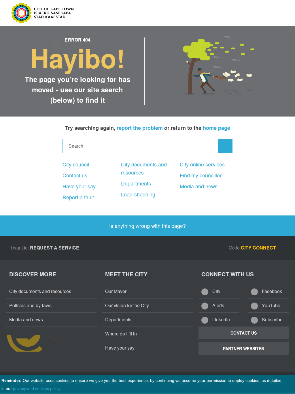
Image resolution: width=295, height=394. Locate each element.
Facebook (271, 291)
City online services (202, 164)
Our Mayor (115, 291)
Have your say (79, 186)
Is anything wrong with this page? (147, 225)
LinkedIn (220, 319)
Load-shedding (138, 194)
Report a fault (78, 197)
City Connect (259, 247)
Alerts (217, 305)
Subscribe (272, 319)
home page (216, 128)
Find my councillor (201, 175)
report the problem (140, 128)
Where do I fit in (121, 333)
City (215, 291)
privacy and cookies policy (36, 388)
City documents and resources (144, 168)
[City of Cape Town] (32, 343)
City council (76, 164)
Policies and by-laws (30, 305)
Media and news (199, 186)
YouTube (270, 305)
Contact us (75, 175)
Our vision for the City (127, 305)
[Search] (225, 146)
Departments (136, 183)
